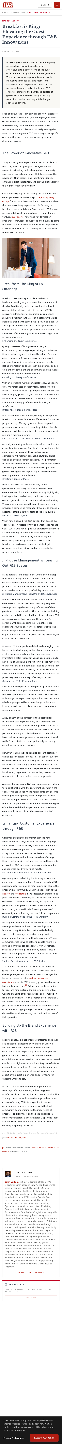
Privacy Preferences (13, 1438)
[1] (3, 1148)
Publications (18, 12)
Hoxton (6, 893)
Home (5, 12)
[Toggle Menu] (57, 4)
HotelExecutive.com (16, 1138)
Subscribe (31, 1297)
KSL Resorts (17, 216)
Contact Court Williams (31, 1273)
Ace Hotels (20, 893)
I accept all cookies (44, 1438)
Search (46, 4)
